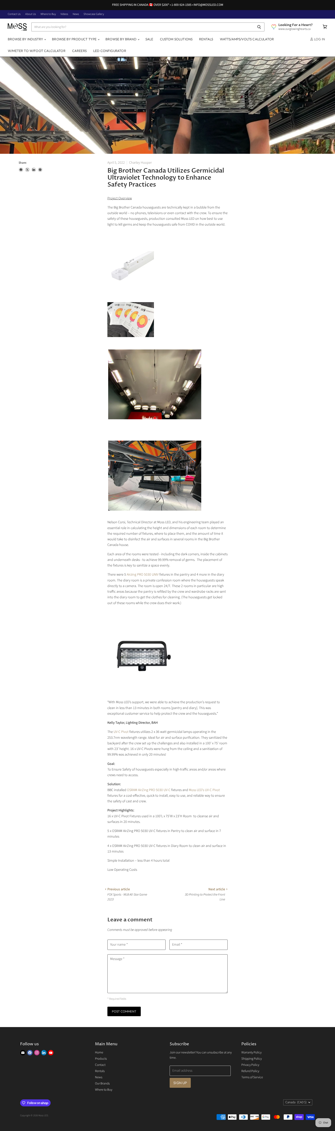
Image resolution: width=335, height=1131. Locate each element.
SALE (149, 39)
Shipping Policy (251, 1058)
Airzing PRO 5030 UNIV (143, 574)
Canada (296, 1102)
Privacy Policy (250, 1065)
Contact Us (14, 14)
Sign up (180, 1083)
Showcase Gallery (94, 14)
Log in (319, 39)
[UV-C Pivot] (141, 693)
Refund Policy (250, 1071)
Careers (79, 51)
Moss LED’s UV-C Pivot (204, 790)
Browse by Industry (26, 39)
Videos (64, 14)
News (76, 14)
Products (101, 1058)
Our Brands (102, 1083)
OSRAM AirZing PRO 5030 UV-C (148, 790)
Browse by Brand (121, 39)
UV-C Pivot (121, 731)
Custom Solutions (176, 39)
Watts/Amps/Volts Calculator (247, 39)
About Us (30, 14)
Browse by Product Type (74, 39)
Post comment (124, 1011)
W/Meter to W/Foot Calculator (37, 51)
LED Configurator (109, 51)
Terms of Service (252, 1077)
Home (99, 1052)
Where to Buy (48, 14)
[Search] (259, 26)
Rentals (206, 39)
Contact (100, 1065)
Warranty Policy (251, 1052)
